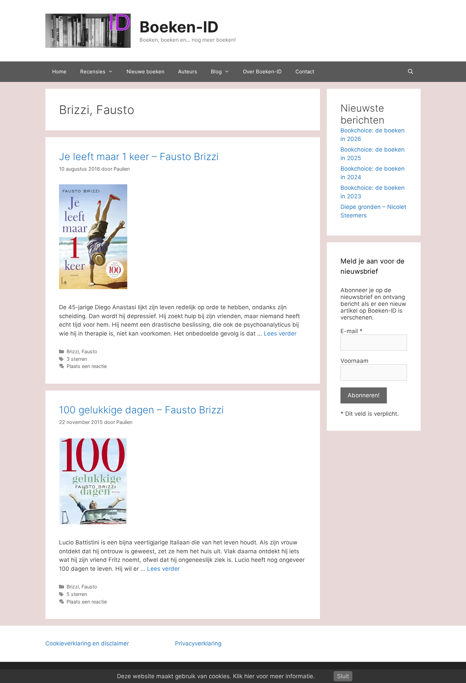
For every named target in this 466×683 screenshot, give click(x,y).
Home (59, 71)
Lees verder (280, 333)
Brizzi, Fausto (82, 351)
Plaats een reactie (87, 366)
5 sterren (77, 594)
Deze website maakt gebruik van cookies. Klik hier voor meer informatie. (216, 676)
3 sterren (77, 359)
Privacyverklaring (198, 643)
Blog (216, 71)
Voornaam (354, 360)
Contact (304, 71)
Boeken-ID (179, 26)
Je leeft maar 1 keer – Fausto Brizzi (139, 156)
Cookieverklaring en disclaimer (87, 643)
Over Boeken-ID (262, 71)
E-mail (351, 331)
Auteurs (187, 71)
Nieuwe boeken (145, 71)
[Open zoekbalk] (411, 71)
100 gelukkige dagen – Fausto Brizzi (141, 410)
